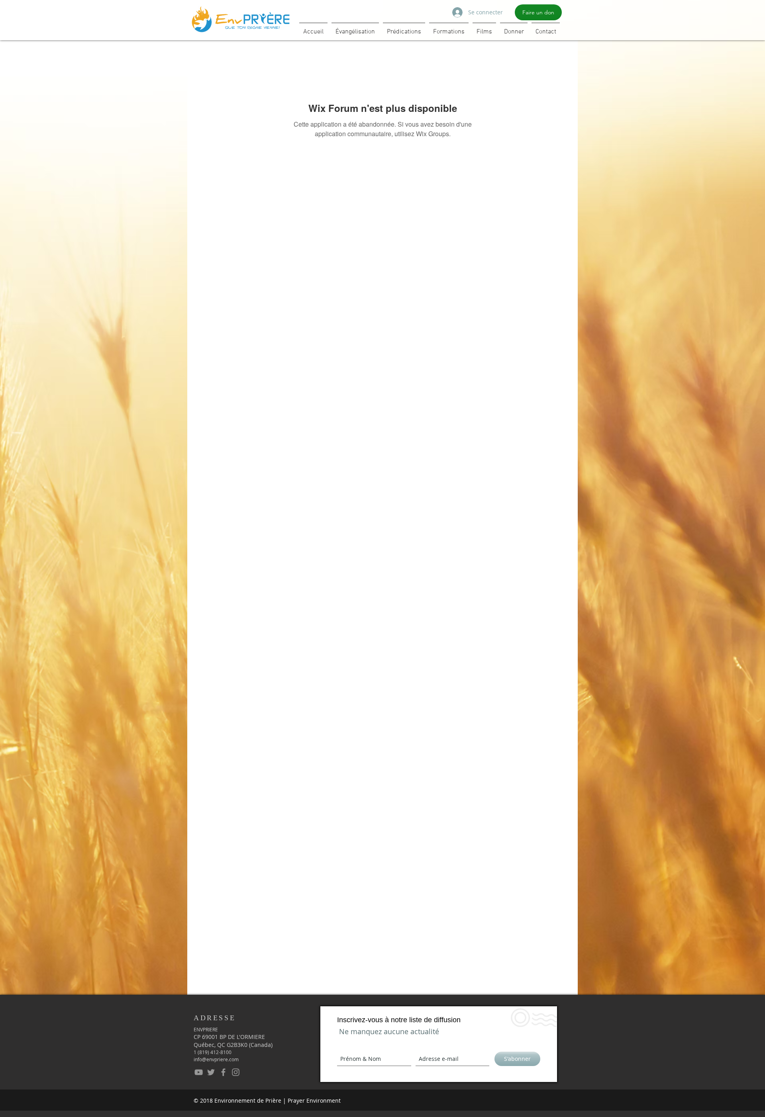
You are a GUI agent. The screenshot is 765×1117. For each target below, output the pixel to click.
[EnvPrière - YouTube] (199, 1072)
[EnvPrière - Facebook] (223, 1072)
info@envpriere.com (216, 1059)
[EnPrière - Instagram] (236, 1072)
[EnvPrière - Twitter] (211, 1072)
